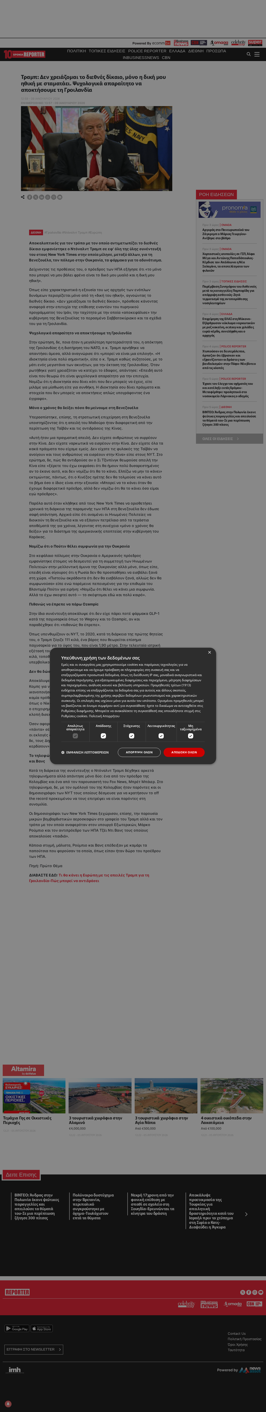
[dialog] (133, 706)
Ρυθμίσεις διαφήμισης (77, 711)
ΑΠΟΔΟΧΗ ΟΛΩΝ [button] (184, 752)
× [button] (209, 652)
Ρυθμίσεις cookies (74, 716)
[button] (85, 752)
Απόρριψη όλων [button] (139, 752)
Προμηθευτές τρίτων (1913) (171, 685)
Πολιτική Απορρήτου (104, 716)
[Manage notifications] (8, 1404)
